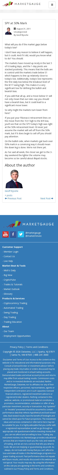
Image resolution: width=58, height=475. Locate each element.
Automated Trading (13, 307)
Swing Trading (11, 312)
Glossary (8, 293)
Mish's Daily (10, 270)
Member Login (11, 251)
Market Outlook (11, 289)
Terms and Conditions (37, 346)
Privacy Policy (17, 346)
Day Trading (10, 317)
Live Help (8, 261)
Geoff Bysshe (11, 190)
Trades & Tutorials (13, 284)
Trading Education (13, 321)
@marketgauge (33, 232)
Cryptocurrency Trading (15, 303)
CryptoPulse (10, 279)
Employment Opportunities (17, 335)
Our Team (9, 331)
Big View (8, 275)
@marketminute (34, 235)
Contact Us (9, 256)
